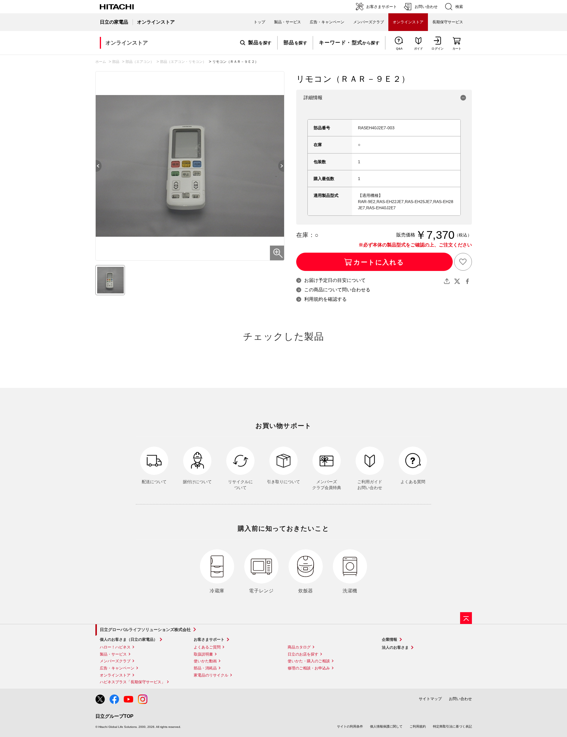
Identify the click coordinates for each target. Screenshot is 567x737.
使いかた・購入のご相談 (309, 661)
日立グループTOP (114, 716)
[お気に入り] (463, 262)
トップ (259, 22)
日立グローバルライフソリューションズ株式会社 (145, 629)
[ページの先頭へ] (466, 618)
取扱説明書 (203, 654)
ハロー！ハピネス (115, 647)
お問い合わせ (460, 699)
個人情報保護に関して (386, 726)
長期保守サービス (447, 22)
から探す (349, 42)
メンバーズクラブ (368, 22)
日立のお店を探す (303, 654)
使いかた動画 (205, 661)
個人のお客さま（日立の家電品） (128, 639)
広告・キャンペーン (117, 668)
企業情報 (389, 639)
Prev (96, 166)
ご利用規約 (418, 726)
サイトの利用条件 (350, 726)
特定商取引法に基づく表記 (452, 726)
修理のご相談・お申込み (309, 668)
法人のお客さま (395, 647)
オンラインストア (115, 675)
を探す (260, 42)
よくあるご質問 (207, 647)
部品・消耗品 (205, 668)
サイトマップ (430, 699)
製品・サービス (113, 654)
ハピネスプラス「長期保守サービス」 (132, 682)
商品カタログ (299, 647)
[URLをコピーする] (446, 281)
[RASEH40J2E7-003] (110, 280)
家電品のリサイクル (211, 675)
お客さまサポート (209, 639)
